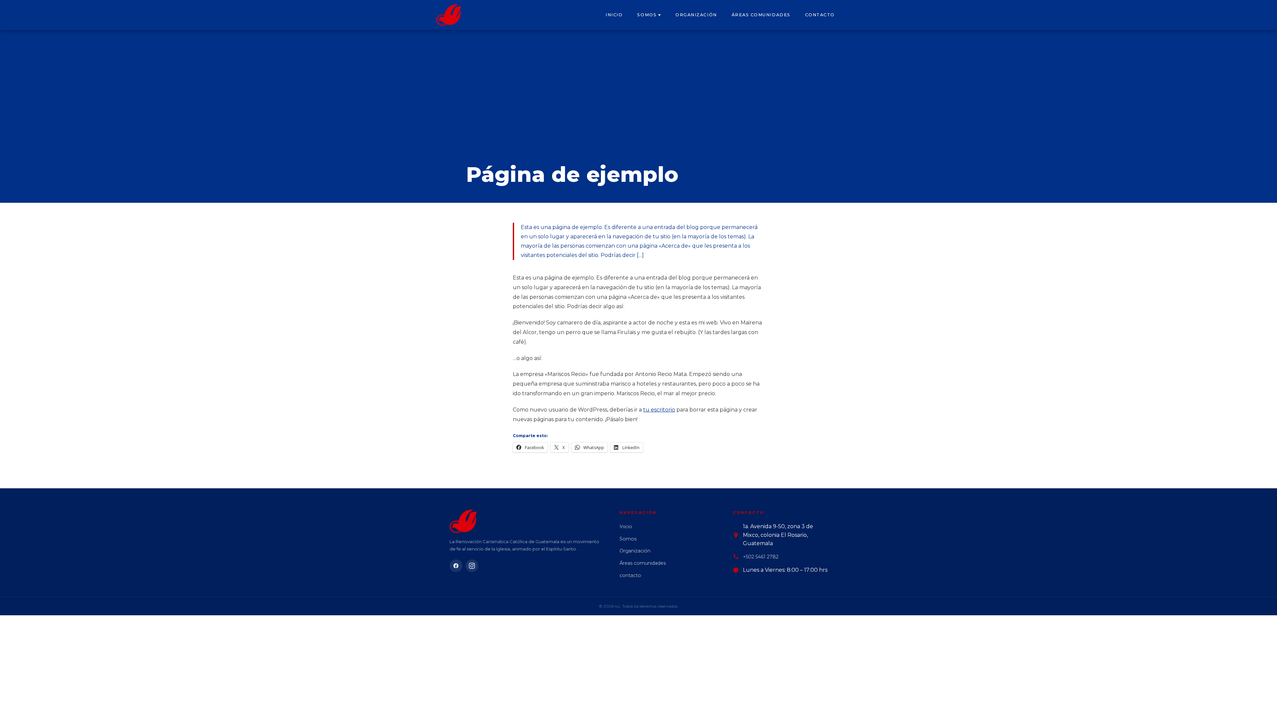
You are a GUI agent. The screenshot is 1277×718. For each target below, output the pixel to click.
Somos (646, 14)
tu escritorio (659, 410)
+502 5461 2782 (761, 557)
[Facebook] (456, 565)
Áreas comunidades (761, 14)
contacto (820, 14)
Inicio (614, 14)
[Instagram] (472, 565)
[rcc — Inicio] (448, 15)
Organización (696, 14)
